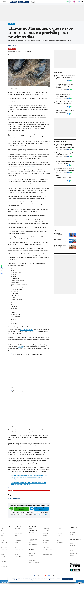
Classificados (33, 530)
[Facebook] (69, 2)
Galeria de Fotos (46, 547)
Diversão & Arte (4, 542)
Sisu (15, 547)
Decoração (45, 544)
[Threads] (82, 2)
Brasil (14, 45)
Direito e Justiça (4, 547)
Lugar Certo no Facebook (47, 549)
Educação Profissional (19, 549)
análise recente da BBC (26, 329)
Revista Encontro (75, 539)
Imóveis (30, 534)
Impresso (32, 549)
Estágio (16, 535)
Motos (58, 540)
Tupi (71, 560)
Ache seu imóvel (46, 528)
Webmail (30, 528)
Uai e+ (71, 557)
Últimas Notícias (18, 540)
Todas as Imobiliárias (46, 552)
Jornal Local (72, 532)
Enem (16, 537)
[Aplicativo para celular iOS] (75, 566)
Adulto (30, 542)
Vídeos (58, 537)
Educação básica (18, 528)
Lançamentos (45, 535)
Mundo (2, 540)
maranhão (17, 498)
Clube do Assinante (32, 560)
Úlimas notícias (45, 537)
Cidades (2, 530)
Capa (2, 528)
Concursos (18, 556)
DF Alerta (72, 529)
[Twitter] (72, 2)
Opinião (2, 552)
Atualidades (72, 545)
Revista (71, 543)
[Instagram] (74, 2)
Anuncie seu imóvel (46, 530)
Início (9, 45)
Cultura (16, 542)
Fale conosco (17, 554)
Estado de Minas (73, 553)
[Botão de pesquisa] (7, 2)
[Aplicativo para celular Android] (75, 570)
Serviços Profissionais (33, 544)
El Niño (20, 346)
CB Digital (31, 555)
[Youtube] (77, 2)
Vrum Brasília (72, 536)
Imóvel (45, 527)
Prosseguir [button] (68, 579)
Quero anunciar (32, 532)
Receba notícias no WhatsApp (21, 508)
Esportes (2, 544)
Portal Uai (72, 555)
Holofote (2, 554)
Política (2, 533)
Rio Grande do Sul (30, 166)
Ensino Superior (18, 530)
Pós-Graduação (18, 552)
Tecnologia (3, 556)
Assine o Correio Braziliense (34, 562)
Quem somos (3, 561)
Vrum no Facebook (60, 542)
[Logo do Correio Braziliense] (19, 1)
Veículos (30, 537)
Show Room (45, 542)
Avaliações (59, 535)
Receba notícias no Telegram (41, 508)
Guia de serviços (46, 540)
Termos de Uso (4, 566)
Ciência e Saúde (4, 549)
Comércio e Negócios (33, 546)
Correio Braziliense (7, 527)
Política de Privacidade (5, 563)
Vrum (58, 527)
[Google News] (79, 2)
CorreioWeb (32, 527)
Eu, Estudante (19, 527)
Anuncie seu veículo (60, 530)
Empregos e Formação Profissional (33, 540)
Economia (3, 537)
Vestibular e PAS (18, 544)
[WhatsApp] (67, 2)
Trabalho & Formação (19, 533)
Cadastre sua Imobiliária (47, 554)
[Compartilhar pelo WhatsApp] (71, 81)
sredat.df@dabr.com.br (41, 514)
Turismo (2, 559)
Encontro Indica (73, 547)
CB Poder (72, 534)
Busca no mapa (45, 533)
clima (10, 498)
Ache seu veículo (60, 528)
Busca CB (30, 557)
